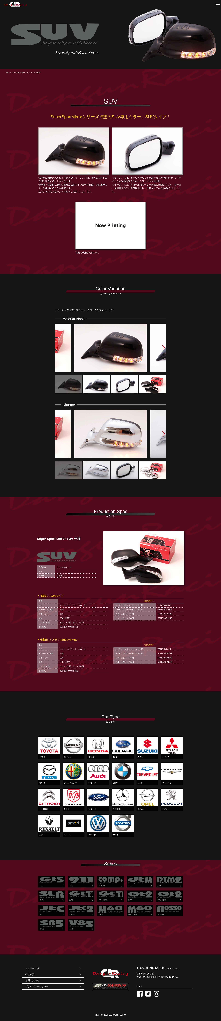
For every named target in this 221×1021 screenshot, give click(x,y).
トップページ (32, 968)
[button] (63, 348)
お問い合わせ (32, 980)
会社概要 (29, 974)
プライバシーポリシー (36, 986)
